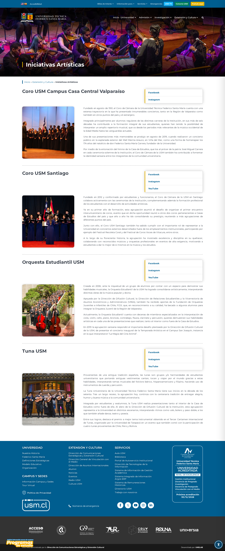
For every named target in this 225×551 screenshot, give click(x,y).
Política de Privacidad (39, 492)
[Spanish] (25, 3)
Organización (29, 468)
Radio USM (74, 480)
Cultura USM (75, 483)
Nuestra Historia (30, 453)
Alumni (72, 469)
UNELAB (199, 547)
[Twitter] (128, 505)
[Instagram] (143, 505)
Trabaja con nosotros (126, 492)
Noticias (73, 472)
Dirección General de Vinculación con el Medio (89, 460)
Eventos (73, 476)
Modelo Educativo (31, 464)
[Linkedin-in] (151, 505)
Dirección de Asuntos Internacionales (89, 465)
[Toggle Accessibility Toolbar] (218, 544)
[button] (106, 4)
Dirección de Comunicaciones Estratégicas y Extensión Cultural (86, 454)
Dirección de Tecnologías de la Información (131, 465)
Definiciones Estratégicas (35, 460)
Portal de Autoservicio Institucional (134, 460)
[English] (22, 3)
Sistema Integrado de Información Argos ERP (133, 477)
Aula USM (120, 453)
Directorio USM (123, 488)
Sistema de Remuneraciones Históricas (130, 483)
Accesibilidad (36, 4)
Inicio (27, 82)
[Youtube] (136, 505)
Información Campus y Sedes (38, 481)
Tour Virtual (28, 485)
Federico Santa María (33, 456)
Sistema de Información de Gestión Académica (134, 471)
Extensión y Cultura (42, 82)
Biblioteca (120, 456)
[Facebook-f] (120, 505)
